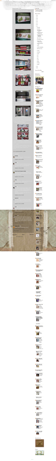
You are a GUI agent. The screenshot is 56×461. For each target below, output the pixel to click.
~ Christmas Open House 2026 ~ (41, 116)
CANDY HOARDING (40, 47)
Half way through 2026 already (41, 148)
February (38, 62)
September (38, 52)
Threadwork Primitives (39, 325)
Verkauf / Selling (38, 370)
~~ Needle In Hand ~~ (39, 412)
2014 (37, 21)
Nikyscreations (38, 165)
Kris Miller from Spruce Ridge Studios (39, 215)
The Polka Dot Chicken (39, 127)
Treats (40, 264)
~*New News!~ (40, 287)
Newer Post (14, 234)
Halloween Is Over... (40, 48)
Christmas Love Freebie (41, 167)
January (38, 64)
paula (16, 206)
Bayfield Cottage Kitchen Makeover (40, 230)
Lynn (15, 186)
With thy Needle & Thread (39, 345)
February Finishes (40, 223)
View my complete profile (38, 11)
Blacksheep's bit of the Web (39, 159)
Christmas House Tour (41, 386)
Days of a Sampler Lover (38, 240)
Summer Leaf (41, 326)
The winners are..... (38, 397)
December (38, 27)
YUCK (38, 45)
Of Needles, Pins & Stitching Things (39, 338)
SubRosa (37, 252)
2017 (37, 16)
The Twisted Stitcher (39, 187)
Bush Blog (37, 298)
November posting (40, 413)
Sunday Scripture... (40, 96)
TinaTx (16, 215)
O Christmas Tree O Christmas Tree (40, 33)
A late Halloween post (40, 408)
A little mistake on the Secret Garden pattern (40, 123)
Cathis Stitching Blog (39, 370)
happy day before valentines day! (40, 381)
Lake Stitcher (38, 323)
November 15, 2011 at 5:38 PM (19, 159)
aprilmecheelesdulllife (39, 10)
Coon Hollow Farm (39, 193)
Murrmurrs (38, 209)
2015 (37, 19)
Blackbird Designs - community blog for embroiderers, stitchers (39, 317)
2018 (37, 15)
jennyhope (16, 155)
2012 (37, 24)
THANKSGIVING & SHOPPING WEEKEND (40, 35)
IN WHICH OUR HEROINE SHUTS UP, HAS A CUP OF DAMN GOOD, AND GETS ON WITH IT (39, 104)
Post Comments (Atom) (19, 236)
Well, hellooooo (38, 271)
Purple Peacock (38, 391)
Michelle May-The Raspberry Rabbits (20, 171)
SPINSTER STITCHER (39, 100)
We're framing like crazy (41, 312)
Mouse (16, 179)
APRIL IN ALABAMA (25, 4)
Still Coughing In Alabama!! (39, 30)
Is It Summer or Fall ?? (40, 39)
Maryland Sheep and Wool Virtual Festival (41, 217)
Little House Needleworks (38, 175)
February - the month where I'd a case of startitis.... (40, 341)
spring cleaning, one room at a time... (41, 427)
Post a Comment (16, 230)
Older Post (32, 234)
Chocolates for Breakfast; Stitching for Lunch (39, 419)
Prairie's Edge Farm (39, 358)
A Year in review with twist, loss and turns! (39, 195)
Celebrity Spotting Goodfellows (41, 421)
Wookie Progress (40, 402)
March (38, 61)
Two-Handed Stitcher (39, 197)
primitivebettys (38, 285)
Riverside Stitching (39, 203)
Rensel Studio (38, 310)
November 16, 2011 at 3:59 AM (19, 183)
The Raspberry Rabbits (39, 227)
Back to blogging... (40, 333)
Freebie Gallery (38, 233)
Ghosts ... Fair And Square (41, 110)
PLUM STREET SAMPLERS (38, 292)
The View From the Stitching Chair (39, 400)
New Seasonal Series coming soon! (41, 347)
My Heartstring (38, 273)
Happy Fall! (41, 359)
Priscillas (37, 108)
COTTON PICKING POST (40, 44)
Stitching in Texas (38, 140)
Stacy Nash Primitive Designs (39, 351)
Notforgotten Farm (39, 114)
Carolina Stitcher (38, 295)
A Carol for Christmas (40, 161)
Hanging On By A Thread (38, 181)
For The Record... (40, 392)
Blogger (32, 459)
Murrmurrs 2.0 (40, 210)
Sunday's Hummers (40, 90)
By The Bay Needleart (39, 120)
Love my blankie (40, 241)
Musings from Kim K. (39, 373)
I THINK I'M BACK (41, 281)
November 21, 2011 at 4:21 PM (19, 222)
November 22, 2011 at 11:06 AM (19, 228)
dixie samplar (38, 331)
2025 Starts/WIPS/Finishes (39, 156)
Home (23, 234)
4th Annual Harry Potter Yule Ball (41, 374)
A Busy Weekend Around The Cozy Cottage (41, 307)
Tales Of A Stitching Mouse (39, 146)
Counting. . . (41, 364)
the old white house (39, 425)
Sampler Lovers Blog (39, 431)
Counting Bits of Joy (39, 364)
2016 (37, 18)
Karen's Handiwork (39, 155)
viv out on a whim (38, 378)
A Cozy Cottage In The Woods (39, 304)
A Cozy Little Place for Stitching (39, 246)
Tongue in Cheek (38, 171)
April (38, 59)
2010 (37, 66)
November (38, 28)
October (38, 50)
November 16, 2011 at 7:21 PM (19, 212)
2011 (37, 26)
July (37, 55)
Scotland (40, 431)
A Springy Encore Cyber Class (41, 199)
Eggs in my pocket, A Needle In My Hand (39, 134)
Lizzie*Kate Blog (38, 258)
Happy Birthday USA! (40, 141)
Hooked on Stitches (39, 397)
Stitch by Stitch (38, 406)
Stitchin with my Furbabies (38, 280)
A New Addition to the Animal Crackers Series (40, 354)
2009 (37, 67)
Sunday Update (38, 296)
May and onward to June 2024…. (41, 189)
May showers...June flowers (41, 300)
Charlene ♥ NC (17, 226)
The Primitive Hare (39, 152)
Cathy (16, 162)
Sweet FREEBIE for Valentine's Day (41, 260)
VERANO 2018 (40, 319)
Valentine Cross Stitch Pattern (41, 235)
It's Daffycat (38, 264)
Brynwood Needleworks (39, 94)
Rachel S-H (16, 198)
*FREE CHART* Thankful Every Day (40, 275)
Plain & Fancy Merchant (38, 385)
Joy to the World (40, 176)
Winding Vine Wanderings (38, 222)
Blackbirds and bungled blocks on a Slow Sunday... (41, 129)
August (38, 53)
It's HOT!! (40, 134)
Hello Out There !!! (40, 183)
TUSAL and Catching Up (41, 248)
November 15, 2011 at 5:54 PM (19, 176)
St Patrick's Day (40, 253)
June (38, 56)
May (38, 58)
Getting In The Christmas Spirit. (39, 41)
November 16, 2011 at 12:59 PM (19, 203)
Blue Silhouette (40, 204)
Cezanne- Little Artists (39, 172)
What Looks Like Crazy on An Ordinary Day (39, 270)
